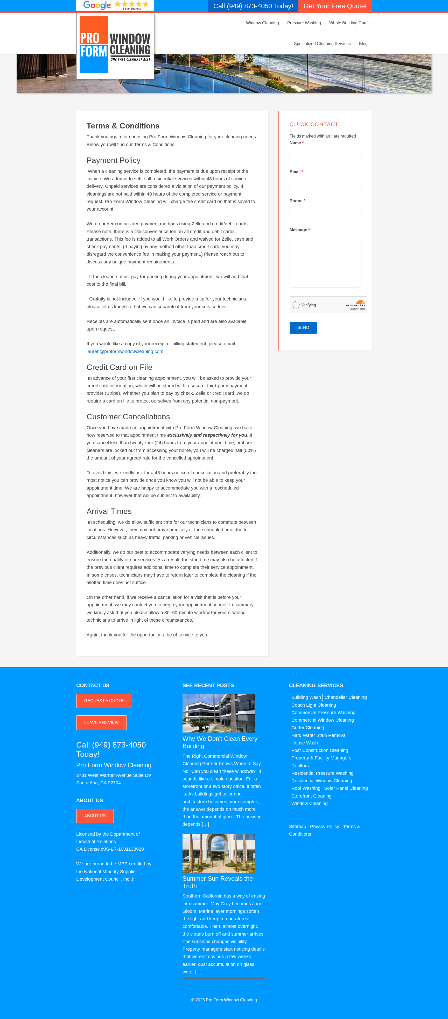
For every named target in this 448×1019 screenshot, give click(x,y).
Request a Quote (104, 701)
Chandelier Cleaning (346, 697)
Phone (297, 201)
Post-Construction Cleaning (319, 750)
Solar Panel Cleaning (346, 788)
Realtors (300, 765)
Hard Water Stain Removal (319, 735)
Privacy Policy (324, 826)
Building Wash (306, 697)
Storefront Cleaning (311, 796)
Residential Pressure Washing (322, 773)
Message (300, 230)
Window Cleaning (309, 803)
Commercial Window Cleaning (322, 720)
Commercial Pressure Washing (323, 712)
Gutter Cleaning (307, 727)
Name (297, 143)
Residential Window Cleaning (321, 780)
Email (296, 172)
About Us (95, 816)
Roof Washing (305, 788)
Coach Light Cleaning (313, 705)
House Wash (304, 742)
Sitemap (297, 826)
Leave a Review (101, 722)
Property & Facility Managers (321, 757)
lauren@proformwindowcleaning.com (125, 351)
